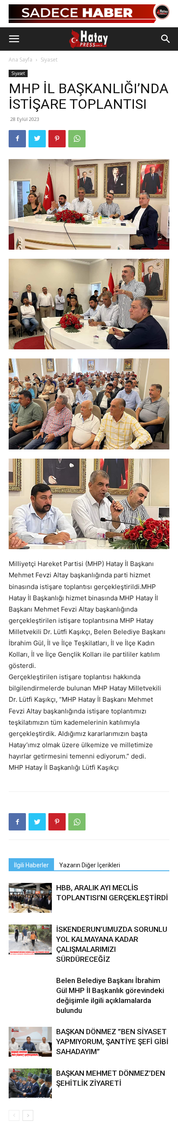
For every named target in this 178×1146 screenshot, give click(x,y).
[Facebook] (17, 138)
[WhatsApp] (77, 138)
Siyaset (49, 59)
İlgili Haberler (31, 865)
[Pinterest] (57, 138)
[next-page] (27, 1115)
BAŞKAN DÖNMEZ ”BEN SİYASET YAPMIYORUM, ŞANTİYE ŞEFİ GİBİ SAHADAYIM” (112, 1041)
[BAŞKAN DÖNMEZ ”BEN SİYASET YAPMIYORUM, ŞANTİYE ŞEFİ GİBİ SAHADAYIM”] (30, 1042)
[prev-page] (14, 1115)
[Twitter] (37, 138)
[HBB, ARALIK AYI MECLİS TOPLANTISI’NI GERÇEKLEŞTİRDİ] (30, 898)
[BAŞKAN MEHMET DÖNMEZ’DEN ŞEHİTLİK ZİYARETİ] (30, 1083)
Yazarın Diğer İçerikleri (89, 865)
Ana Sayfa (20, 59)
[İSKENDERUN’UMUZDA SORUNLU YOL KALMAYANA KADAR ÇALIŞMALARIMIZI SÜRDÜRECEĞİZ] (30, 939)
